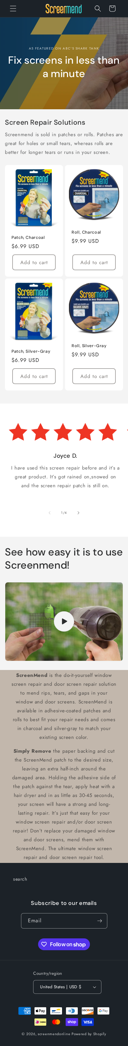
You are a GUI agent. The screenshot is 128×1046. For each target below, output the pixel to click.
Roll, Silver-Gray (89, 345)
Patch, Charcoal (28, 237)
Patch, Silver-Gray (30, 351)
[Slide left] (49, 513)
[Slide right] (78, 513)
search (20, 879)
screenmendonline (54, 1033)
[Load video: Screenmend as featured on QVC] (64, 621)
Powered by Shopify (89, 1033)
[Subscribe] (100, 921)
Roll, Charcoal (86, 232)
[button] (13, 8)
